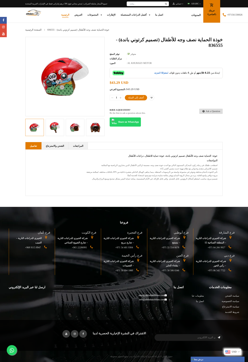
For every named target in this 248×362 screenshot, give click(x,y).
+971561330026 (234, 15)
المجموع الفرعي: (118, 89)
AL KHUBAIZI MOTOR (139, 63)
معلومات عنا (198, 296)
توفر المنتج (115, 54)
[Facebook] (3, 20)
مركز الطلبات (116, 58)
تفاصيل (33, 146)
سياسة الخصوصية (230, 301)
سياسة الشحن (232, 296)
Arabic (195, 4)
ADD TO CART (174, 352)
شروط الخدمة (232, 312)
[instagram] (3, 27)
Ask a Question (212, 111)
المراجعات (78, 146)
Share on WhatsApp (128, 122)
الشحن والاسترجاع (55, 146)
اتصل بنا (200, 301)
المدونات (196, 15)
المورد (113, 63)
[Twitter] (3, 33)
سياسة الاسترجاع (230, 306)
